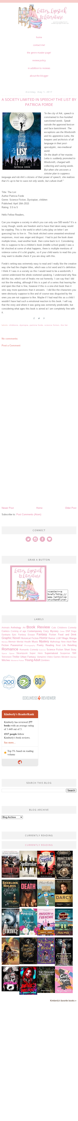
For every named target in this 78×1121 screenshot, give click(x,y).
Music (35, 641)
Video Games (54, 657)
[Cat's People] (64, 992)
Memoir (12, 641)
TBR (74, 653)
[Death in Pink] (28, 906)
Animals (6, 627)
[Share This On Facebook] (34, 320)
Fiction (52, 634)
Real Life (61, 645)
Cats (54, 627)
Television (7, 657)
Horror (43, 638)
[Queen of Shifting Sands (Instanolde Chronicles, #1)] (10, 964)
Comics (6, 631)
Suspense (65, 653)
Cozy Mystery (51, 631)
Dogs (73, 631)
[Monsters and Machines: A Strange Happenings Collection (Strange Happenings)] (64, 878)
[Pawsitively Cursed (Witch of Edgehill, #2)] (46, 876)
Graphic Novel (11, 638)
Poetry (40, 645)
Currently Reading (39, 845)
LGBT (59, 638)
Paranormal (16, 645)
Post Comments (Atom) (28, 514)
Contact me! (39, 45)
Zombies (45, 660)
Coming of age (18, 631)
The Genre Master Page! (39, 52)
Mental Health (24, 641)
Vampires (41, 657)
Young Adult (32, 660)
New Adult (66, 641)
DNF (68, 631)
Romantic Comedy (29, 649)
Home (39, 37)
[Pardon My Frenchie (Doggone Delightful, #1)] (46, 934)
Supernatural (51, 653)
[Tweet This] (39, 320)
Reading (50, 645)
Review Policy (39, 60)
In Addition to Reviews (39, 68)
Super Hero (36, 653)
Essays (31, 634)
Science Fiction (52, 325)
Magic (65, 638)
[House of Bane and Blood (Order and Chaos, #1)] (28, 963)
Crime (62, 631)
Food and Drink (67, 634)
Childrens (13, 325)
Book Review (38, 627)
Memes (5, 642)
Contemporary (34, 631)
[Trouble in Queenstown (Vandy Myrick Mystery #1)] (64, 934)
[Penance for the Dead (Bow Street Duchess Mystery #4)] (64, 965)
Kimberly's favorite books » (63, 1000)
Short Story (70, 649)
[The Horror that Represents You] (46, 992)
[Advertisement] (39, 465)
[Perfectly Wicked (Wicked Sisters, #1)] (46, 963)
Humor (51, 638)
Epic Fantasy (19, 634)
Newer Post (8, 508)
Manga (72, 638)
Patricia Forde (36, 325)
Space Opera (8, 653)
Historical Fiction (29, 638)
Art (24, 627)
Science (42, 650)
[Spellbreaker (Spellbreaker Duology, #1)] (28, 876)
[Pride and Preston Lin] (28, 934)
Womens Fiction (17, 660)
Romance (10, 649)
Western (65, 657)
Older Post (70, 508)
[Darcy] (64, 906)
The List (64, 325)
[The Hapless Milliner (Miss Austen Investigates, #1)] (46, 905)
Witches (6, 660)
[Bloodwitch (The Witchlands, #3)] (10, 876)
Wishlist (73, 657)
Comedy (72, 627)
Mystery (44, 641)
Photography (29, 645)
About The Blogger (39, 75)
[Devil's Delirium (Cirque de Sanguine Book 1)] (28, 994)
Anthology (16, 627)
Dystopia (24, 325)
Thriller (15, 656)
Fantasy (42, 634)
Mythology (55, 641)
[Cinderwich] (10, 935)
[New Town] (10, 990)
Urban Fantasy (28, 656)
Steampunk (22, 653)
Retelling (72, 645)
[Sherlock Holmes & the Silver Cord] (10, 907)
